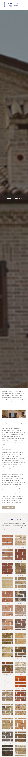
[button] (4, 414)
